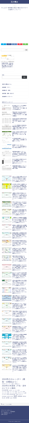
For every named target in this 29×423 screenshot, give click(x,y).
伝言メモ (21, 394)
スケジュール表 (22, 393)
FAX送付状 (5, 390)
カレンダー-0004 (21, 391)
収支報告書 (4, 396)
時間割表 (20, 396)
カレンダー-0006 (13, 393)
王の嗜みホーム (7, 84)
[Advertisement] (14, 27)
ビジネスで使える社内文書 (8, 394)
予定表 (17, 394)
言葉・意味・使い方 (9, 93)
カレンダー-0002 (5, 391)
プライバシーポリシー (6, 410)
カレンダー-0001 (16, 390)
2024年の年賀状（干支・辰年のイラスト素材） (14, 387)
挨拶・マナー (7, 87)
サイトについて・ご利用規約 (8, 411)
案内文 (24, 396)
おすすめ (18, 421)
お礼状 (10, 390)
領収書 (15, 397)
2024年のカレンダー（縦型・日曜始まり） (11, 383)
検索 (26, 49)
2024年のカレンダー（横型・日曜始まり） (13, 380)
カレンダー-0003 (13, 391)
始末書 (8, 396)
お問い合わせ (4, 414)
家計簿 (11, 396)
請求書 (7, 397)
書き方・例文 (7, 90)
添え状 (3, 397)
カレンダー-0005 (5, 393)
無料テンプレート (8, 96)
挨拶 (15, 396)
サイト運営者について (6, 413)
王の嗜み (14, 2)
